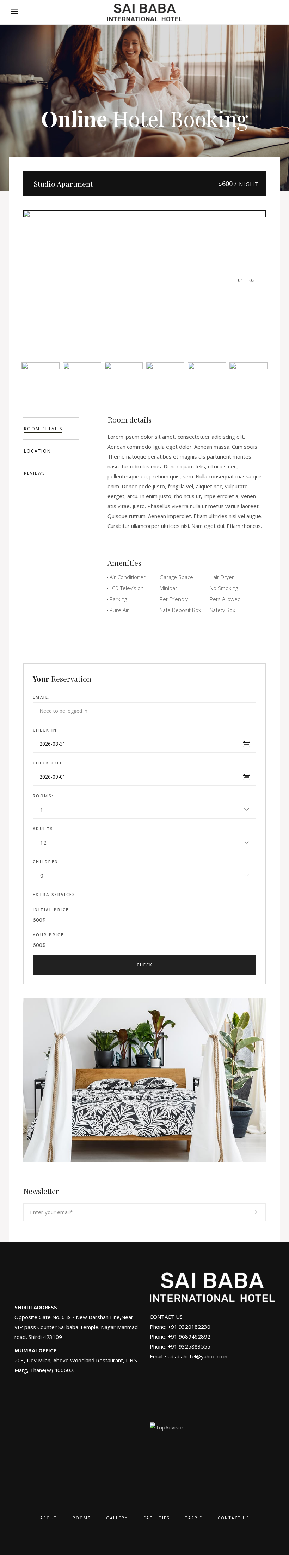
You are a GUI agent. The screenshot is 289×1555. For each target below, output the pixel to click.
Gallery (117, 1517)
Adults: (44, 828)
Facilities (156, 1517)
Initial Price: (52, 909)
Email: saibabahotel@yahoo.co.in (188, 1356)
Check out (48, 762)
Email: (41, 697)
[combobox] (144, 810)
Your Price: (49, 934)
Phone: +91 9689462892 (180, 1336)
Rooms (82, 1517)
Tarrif (193, 1517)
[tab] (51, 428)
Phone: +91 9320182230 (180, 1326)
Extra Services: (55, 894)
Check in (45, 730)
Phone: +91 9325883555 (180, 1346)
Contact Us (233, 1517)
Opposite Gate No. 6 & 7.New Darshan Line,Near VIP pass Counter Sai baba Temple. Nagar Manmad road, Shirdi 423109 (76, 1327)
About (48, 1517)
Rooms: (43, 795)
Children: (46, 861)
